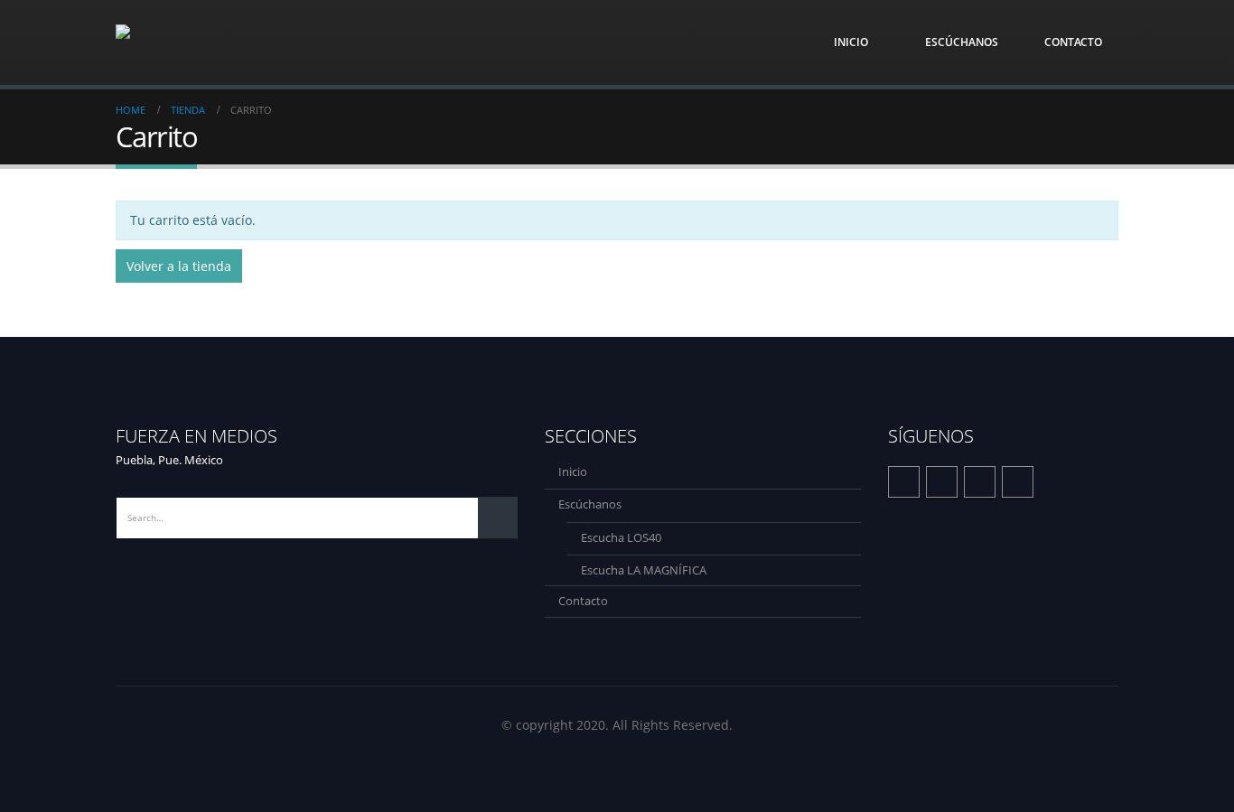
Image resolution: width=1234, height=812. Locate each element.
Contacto (1073, 42)
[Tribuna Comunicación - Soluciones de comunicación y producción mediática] (206, 42)
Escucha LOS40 (621, 538)
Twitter (942, 482)
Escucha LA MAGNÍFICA (643, 570)
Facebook (904, 482)
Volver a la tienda (178, 266)
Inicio (851, 42)
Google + (1017, 482)
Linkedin (980, 482)
